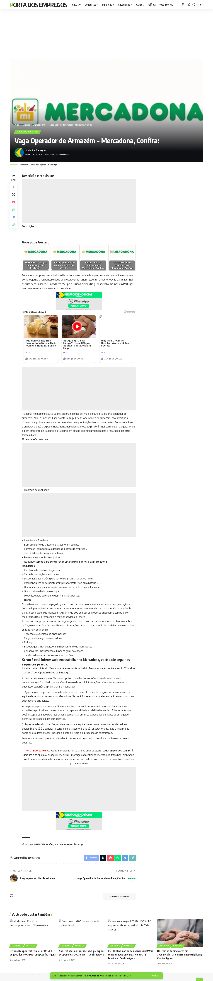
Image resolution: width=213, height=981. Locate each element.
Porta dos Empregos (38, 4)
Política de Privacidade (99, 975)
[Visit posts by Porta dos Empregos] (19, 152)
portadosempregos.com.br (114, 750)
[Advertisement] (106, 34)
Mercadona (60, 844)
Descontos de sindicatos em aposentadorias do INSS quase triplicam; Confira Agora (179, 954)
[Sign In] (182, 4)
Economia (17, 946)
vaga (80, 844)
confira (49, 844)
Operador (72, 844)
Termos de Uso (123, 975)
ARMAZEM (39, 844)
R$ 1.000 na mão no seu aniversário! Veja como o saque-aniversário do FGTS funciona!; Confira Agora (130, 954)
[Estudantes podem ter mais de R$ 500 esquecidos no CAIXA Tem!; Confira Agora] (33, 933)
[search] (193, 4)
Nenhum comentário (120, 896)
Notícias (30, 946)
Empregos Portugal (27, 132)
